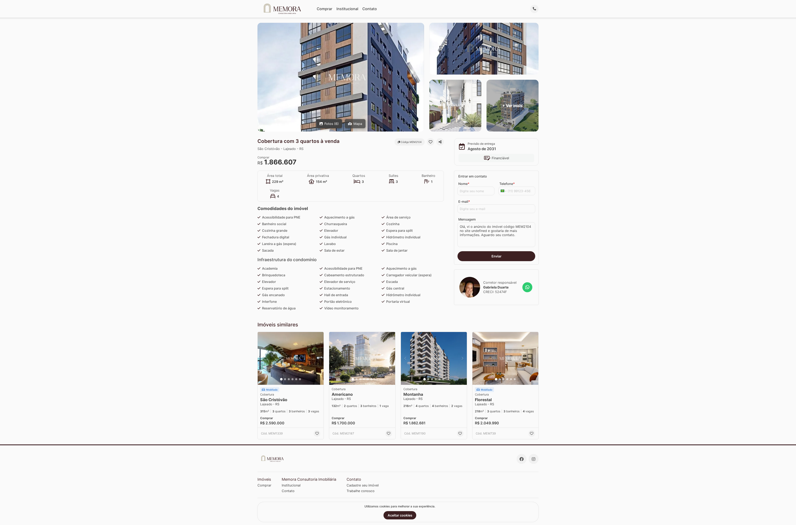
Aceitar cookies (400, 515)
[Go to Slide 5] (296, 379)
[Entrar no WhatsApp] (527, 287)
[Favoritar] (430, 142)
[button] (291, 358)
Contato (369, 9)
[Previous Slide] (262, 358)
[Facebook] (522, 459)
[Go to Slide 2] (285, 379)
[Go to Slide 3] (289, 379)
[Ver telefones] (534, 9)
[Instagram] (534, 459)
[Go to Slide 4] (292, 379)
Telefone (507, 184)
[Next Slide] (319, 358)
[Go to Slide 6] (300, 379)
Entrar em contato (472, 176)
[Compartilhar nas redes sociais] (440, 142)
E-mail (464, 201)
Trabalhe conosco (361, 491)
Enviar (496, 256)
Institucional (347, 9)
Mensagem (467, 219)
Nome (463, 184)
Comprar (324, 9)
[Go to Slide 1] (281, 379)
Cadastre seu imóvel (363, 485)
